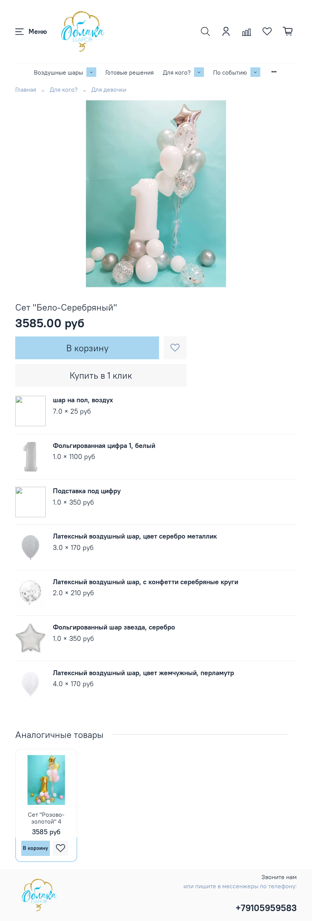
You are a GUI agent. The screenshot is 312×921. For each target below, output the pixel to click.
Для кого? (177, 72)
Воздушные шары (58, 72)
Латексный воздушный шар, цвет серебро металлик (135, 536)
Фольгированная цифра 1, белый (104, 445)
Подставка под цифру (87, 490)
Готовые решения (129, 72)
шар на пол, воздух (83, 399)
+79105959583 (266, 907)
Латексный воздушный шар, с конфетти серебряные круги (145, 581)
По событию (230, 72)
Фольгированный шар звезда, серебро (114, 627)
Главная (25, 89)
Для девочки (108, 89)
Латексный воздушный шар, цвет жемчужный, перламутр (143, 672)
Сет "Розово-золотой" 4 (46, 818)
